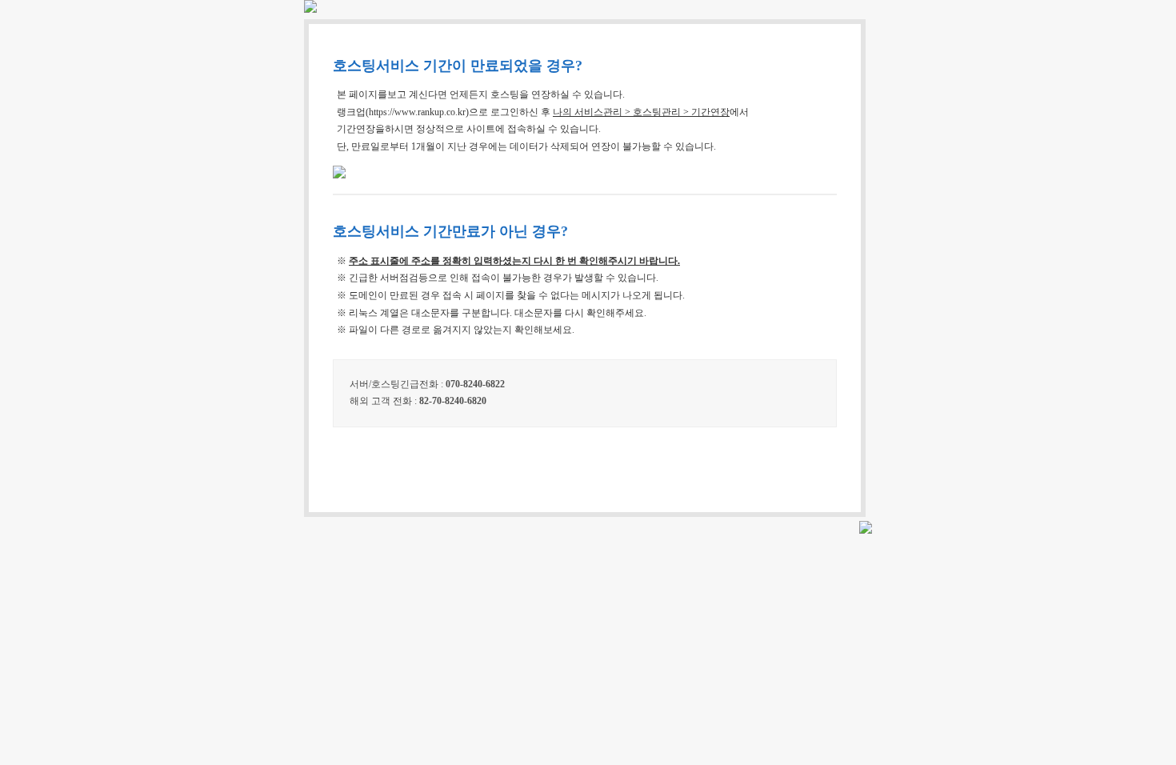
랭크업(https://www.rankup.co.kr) (403, 112)
